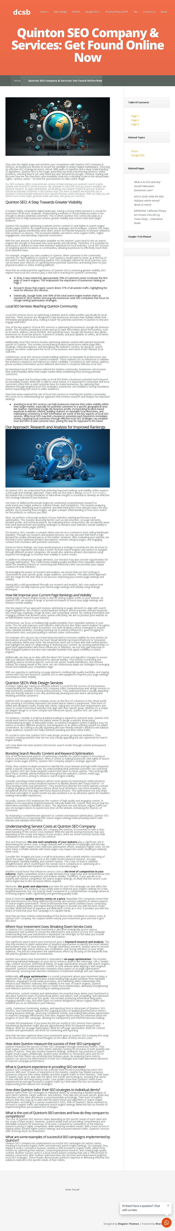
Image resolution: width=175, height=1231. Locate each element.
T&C (135, 11)
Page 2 (135, 120)
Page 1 (135, 116)
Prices (134, 151)
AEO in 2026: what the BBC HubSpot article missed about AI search (149, 200)
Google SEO (92, 11)
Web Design (60, 11)
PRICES (76, 11)
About (164, 11)
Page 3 (135, 124)
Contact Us (149, 11)
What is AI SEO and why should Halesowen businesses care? (147, 186)
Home (43, 11)
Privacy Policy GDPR (117, 11)
